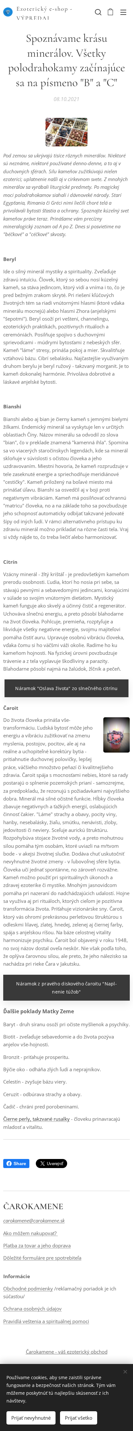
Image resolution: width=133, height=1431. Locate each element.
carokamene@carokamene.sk (34, 1220)
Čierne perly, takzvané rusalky (36, 1119)
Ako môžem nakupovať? (30, 1233)
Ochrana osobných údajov (32, 1308)
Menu (123, 12)
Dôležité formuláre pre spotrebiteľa (42, 1258)
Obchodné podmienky (28, 1288)
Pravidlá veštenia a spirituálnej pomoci (46, 1321)
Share (20, 1163)
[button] (97, 12)
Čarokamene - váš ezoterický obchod (66, 1351)
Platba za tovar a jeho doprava (37, 1245)
